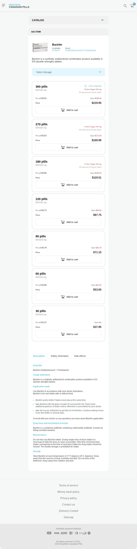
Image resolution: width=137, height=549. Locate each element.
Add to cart (72, 110)
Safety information (59, 356)
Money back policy (68, 491)
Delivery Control (68, 510)
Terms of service (68, 485)
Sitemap (69, 517)
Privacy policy (68, 498)
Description (39, 356)
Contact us (68, 504)
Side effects (80, 356)
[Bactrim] (40, 47)
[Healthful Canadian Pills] (20, 5)
